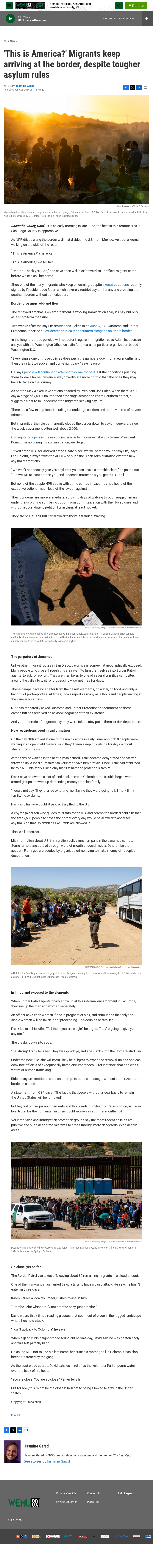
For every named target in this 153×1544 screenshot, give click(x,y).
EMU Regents (126, 1493)
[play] (10, 19)
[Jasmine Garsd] (12, 1451)
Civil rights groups (24, 437)
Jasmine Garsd (24, 86)
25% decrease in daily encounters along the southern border (87, 331)
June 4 (95, 326)
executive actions (116, 285)
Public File (93, 1501)
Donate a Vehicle (66, 1493)
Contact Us (93, 1493)
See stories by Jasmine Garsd (47, 1461)
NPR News (10, 41)
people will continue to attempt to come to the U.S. (61, 372)
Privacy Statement (67, 1501)
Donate (138, 6)
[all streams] (147, 18)
